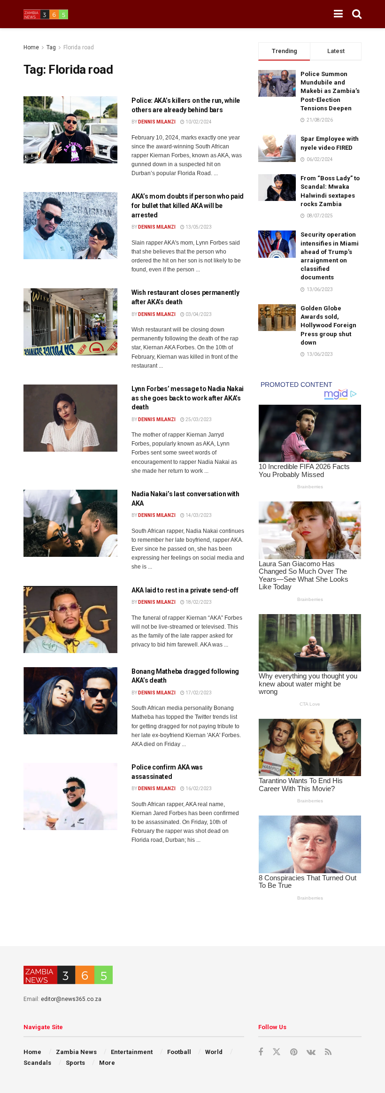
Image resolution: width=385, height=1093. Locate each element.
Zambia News (76, 1051)
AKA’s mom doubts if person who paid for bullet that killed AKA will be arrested (187, 205)
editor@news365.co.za (71, 999)
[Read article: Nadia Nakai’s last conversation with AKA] (70, 523)
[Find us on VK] (311, 1052)
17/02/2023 (198, 692)
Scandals (37, 1062)
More (107, 1062)
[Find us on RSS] (328, 1052)
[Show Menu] (338, 14)
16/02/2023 (198, 788)
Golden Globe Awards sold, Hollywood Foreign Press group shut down (328, 325)
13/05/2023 (198, 227)
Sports (75, 1062)
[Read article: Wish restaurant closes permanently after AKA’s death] (70, 321)
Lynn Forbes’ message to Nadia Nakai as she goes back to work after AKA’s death (187, 398)
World (214, 1051)
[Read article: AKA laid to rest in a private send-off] (70, 619)
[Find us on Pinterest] (293, 1052)
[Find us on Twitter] (276, 1052)
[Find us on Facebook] (260, 1052)
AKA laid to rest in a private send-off (184, 590)
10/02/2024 (198, 121)
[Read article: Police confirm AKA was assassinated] (70, 796)
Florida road (78, 47)
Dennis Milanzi (157, 121)
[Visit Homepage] (45, 14)
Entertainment (132, 1051)
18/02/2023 (198, 602)
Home (31, 47)
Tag (51, 47)
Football (179, 1051)
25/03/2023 (198, 419)
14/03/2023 (198, 515)
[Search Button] (357, 14)
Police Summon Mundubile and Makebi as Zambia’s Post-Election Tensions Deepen (330, 91)
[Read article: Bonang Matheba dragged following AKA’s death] (70, 700)
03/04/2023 (198, 314)
